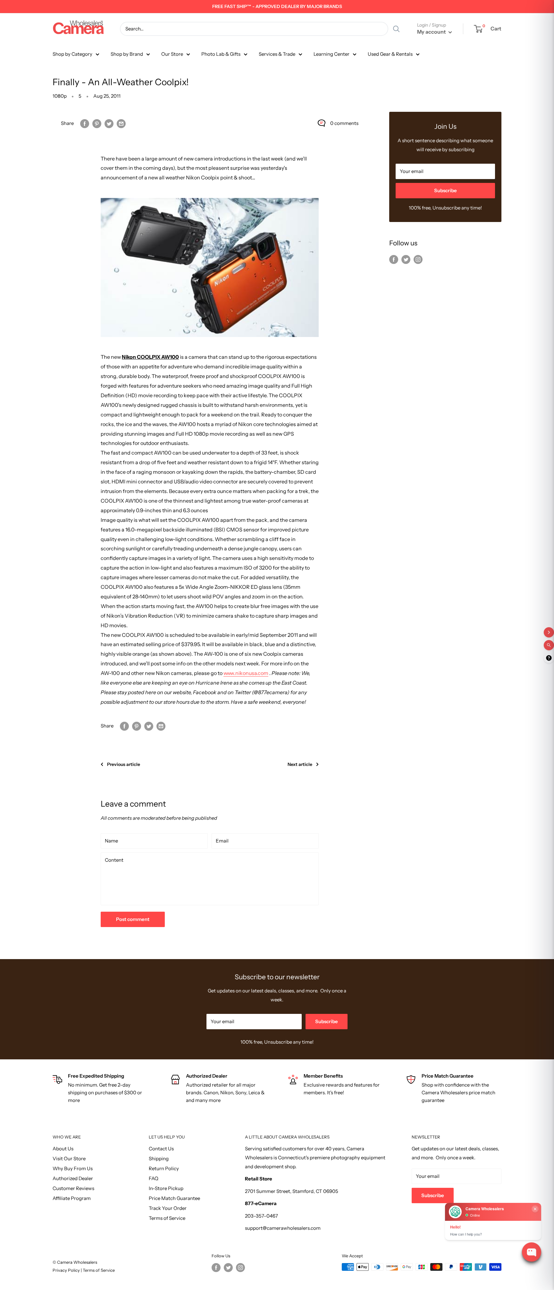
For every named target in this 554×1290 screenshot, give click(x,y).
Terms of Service (167, 1218)
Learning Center (331, 54)
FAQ (153, 1178)
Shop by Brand (127, 54)
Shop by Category (72, 54)
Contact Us (161, 1149)
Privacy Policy (67, 1270)
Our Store (172, 54)
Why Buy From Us (73, 1168)
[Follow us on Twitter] (405, 259)
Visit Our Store (69, 1158)
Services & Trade (277, 54)
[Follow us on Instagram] (418, 259)
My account (432, 32)
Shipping (159, 1158)
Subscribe (445, 190)
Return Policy (164, 1168)
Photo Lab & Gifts (220, 54)
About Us (63, 1149)
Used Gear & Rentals (390, 54)
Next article (300, 764)
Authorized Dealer (73, 1178)
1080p (60, 96)
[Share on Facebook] (84, 123)
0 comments (344, 123)
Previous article (123, 764)
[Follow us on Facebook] (393, 259)
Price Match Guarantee (174, 1198)
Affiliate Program (72, 1198)
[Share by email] (121, 123)
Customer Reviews (73, 1188)
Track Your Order (168, 1208)
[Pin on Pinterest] (96, 123)
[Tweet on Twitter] (109, 123)
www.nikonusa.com (245, 673)
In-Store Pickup (166, 1188)
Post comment (132, 919)
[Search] (396, 29)
